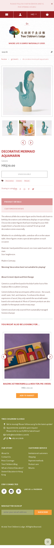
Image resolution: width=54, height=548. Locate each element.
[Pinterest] (29, 189)
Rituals (26, 181)
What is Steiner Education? (12, 468)
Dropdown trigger (20, 14)
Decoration (10, 181)
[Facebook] (4, 491)
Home (4, 59)
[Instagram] (11, 491)
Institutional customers (38, 453)
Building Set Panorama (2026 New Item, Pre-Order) (27, 384)
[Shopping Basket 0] (47, 14)
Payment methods (36, 461)
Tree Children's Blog (9, 464)
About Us (5, 453)
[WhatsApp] (24, 189)
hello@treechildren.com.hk (17, 435)
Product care (34, 464)
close (52, 3)
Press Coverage (7, 461)
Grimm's (14, 59)
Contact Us (6, 457)
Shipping (32, 457)
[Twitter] (33, 189)
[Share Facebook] (20, 189)
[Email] (16, 189)
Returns (32, 468)
